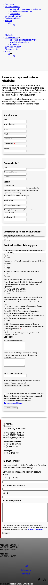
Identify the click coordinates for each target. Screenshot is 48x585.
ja (7, 238)
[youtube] (45, 581)
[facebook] (39, 581)
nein (8, 240)
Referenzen (15, 13)
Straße (6, 129)
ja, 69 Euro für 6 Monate (16, 291)
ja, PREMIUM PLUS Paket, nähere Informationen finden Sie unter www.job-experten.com (24, 317)
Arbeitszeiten (8, 200)
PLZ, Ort (7, 134)
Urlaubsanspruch (9, 217)
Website (6, 149)
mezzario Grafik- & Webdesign (21, 584)
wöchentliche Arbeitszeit (12, 205)
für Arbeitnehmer (12, 7)
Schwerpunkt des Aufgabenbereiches (16, 195)
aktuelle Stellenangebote (21, 11)
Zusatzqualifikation (10, 172)
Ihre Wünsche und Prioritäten (13, 341)
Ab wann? (7, 177)
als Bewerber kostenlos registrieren (25, 9)
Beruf (6, 167)
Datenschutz (26, 570)
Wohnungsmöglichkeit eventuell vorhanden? (19, 236)
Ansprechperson (10, 124)
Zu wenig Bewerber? (14, 16)
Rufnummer (8, 139)
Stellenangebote (12, 18)
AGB (26, 566)
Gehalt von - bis (9, 186)
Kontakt (8, 20)
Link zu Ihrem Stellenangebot (14, 373)
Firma (6, 119)
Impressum (26, 574)
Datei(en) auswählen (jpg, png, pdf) (17, 385)
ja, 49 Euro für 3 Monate (16, 289)
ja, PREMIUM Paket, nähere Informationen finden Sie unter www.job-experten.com (21, 312)
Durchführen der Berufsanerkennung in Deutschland (21, 271)
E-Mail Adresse (9, 144)
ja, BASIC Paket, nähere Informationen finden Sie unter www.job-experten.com (23, 307)
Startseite (9, 4)
